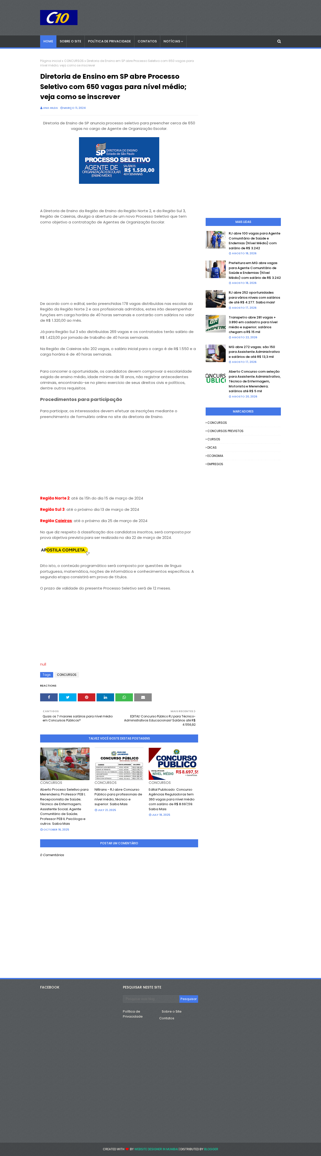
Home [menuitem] (48, 41)
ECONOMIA (215, 456)
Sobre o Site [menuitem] (70, 41)
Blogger (211, 1149)
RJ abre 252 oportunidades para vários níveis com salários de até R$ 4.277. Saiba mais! (254, 297)
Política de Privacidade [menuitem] (109, 41)
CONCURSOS (74, 61)
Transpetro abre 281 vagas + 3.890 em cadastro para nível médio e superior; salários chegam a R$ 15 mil (253, 325)
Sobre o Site (172, 1011)
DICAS (212, 447)
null (43, 664)
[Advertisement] (119, 260)
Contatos (166, 1018)
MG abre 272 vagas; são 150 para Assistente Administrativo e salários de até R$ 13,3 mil (254, 352)
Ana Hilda (50, 108)
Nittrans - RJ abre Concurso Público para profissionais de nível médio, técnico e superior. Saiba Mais (118, 797)
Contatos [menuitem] (147, 41)
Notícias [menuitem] (172, 41)
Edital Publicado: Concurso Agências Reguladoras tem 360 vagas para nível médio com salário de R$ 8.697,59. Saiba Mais (172, 799)
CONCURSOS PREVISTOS (225, 431)
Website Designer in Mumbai (156, 1149)
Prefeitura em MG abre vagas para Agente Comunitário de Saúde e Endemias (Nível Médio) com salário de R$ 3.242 (255, 270)
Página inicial (50, 61)
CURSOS (213, 439)
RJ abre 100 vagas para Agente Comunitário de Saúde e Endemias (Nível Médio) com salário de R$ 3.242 (254, 241)
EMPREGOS (215, 464)
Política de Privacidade (133, 1014)
